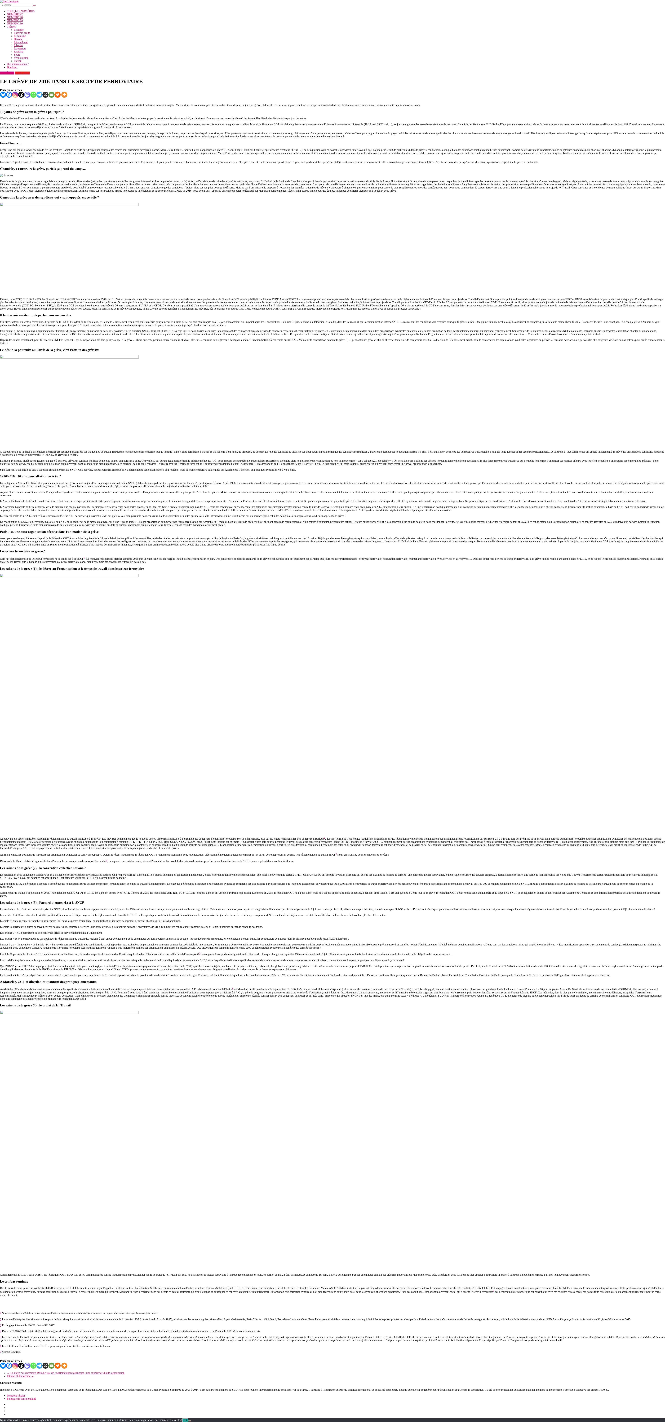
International (21, 42)
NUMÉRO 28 (15, 17)
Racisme (18, 51)
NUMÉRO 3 (7, 73)
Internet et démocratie (20, 1376)
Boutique (12, 67)
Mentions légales (16, 1395)
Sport (17, 54)
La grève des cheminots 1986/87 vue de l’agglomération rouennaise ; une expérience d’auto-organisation (66, 1372)
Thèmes (11, 26)
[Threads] (21, 95)
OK (185, 1420)
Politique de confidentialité (21, 1398)
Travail (17, 60)
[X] (45, 95)
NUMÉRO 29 (15, 20)
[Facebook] (9, 95)
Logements (20, 48)
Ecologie (19, 29)
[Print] (58, 95)
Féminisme (20, 35)
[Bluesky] (3, 95)
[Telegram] (39, 95)
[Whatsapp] (33, 95)
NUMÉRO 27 (15, 14)
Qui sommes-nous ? (18, 64)
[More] (64, 95)
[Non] (189, 1420)
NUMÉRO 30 (15, 23)
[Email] (51, 95)
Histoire (18, 39)
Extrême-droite (22, 32)
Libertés (18, 45)
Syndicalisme (21, 57)
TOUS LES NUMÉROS (21, 11)
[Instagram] (15, 95)
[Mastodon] (27, 95)
